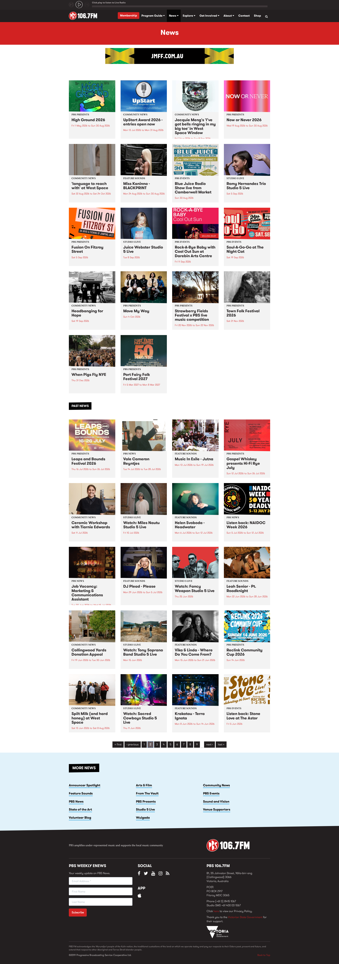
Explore (188, 16)
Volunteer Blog (80, 817)
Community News (216, 785)
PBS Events (211, 793)
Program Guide (152, 16)
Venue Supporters (216, 809)
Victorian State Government (245, 917)
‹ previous (133, 744)
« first (118, 744)
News (173, 16)
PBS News (76, 801)
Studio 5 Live (145, 809)
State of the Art (80, 809)
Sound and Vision (216, 801)
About (228, 16)
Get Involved (209, 16)
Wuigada (143, 817)
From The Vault (147, 793)
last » (221, 744)
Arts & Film (144, 785)
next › (209, 744)
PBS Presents (146, 801)
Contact (244, 16)
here (216, 911)
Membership (128, 15)
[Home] (84, 16)
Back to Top (263, 955)
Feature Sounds (81, 793)
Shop (257, 16)
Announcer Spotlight (84, 785)
